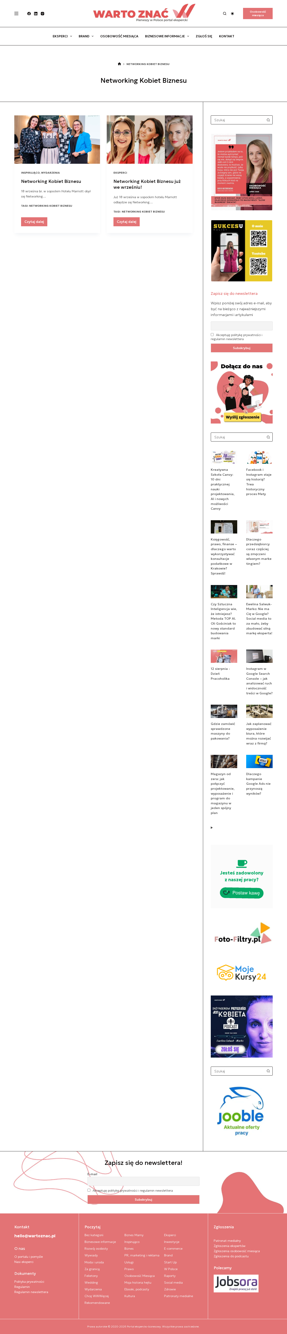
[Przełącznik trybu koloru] (232, 13)
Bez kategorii (94, 1235)
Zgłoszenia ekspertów (230, 1246)
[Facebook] (29, 13)
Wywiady (91, 1255)
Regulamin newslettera (31, 1292)
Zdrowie (170, 1289)
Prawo (129, 1269)
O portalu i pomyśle (28, 1257)
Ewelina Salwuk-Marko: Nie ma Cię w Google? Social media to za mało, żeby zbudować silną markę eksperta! (259, 618)
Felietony (91, 1276)
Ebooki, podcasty (136, 1289)
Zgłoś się (204, 36)
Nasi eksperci (23, 1262)
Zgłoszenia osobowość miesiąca (237, 1251)
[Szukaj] (224, 13)
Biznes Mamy (134, 1235)
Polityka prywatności (29, 1282)
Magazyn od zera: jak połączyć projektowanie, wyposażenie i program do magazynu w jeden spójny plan (223, 793)
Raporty (170, 1276)
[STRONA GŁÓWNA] (119, 64)
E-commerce (173, 1249)
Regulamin (22, 1287)
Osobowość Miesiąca (119, 36)
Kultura (129, 1296)
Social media (173, 1282)
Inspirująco (30, 172)
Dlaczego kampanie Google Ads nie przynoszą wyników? (258, 783)
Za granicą (92, 1269)
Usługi (129, 1262)
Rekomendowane (97, 1303)
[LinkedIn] (35, 13)
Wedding (91, 1282)
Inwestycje (171, 1242)
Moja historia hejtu (137, 1282)
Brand (84, 36)
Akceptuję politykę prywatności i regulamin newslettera (236, 337)
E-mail (92, 1174)
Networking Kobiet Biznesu (51, 181)
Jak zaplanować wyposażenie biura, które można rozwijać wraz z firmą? (258, 733)
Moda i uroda (94, 1262)
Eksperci (60, 36)
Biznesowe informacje (165, 36)
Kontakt (226, 36)
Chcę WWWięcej (97, 1296)
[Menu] (16, 13)
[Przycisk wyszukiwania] (268, 120)
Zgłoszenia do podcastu (231, 1256)
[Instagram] (42, 13)
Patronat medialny (227, 1241)
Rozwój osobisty (96, 1249)
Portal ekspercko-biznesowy (144, 1326)
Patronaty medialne (178, 1296)
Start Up (170, 1262)
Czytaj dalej (35, 223)
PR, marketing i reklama (141, 1255)
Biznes (129, 1249)
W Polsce (171, 1269)
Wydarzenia (50, 172)
